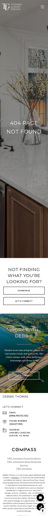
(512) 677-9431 (16, 424)
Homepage (24, 290)
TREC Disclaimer (24, 468)
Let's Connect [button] (24, 301)
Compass (15, 478)
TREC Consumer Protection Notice (24, 458)
